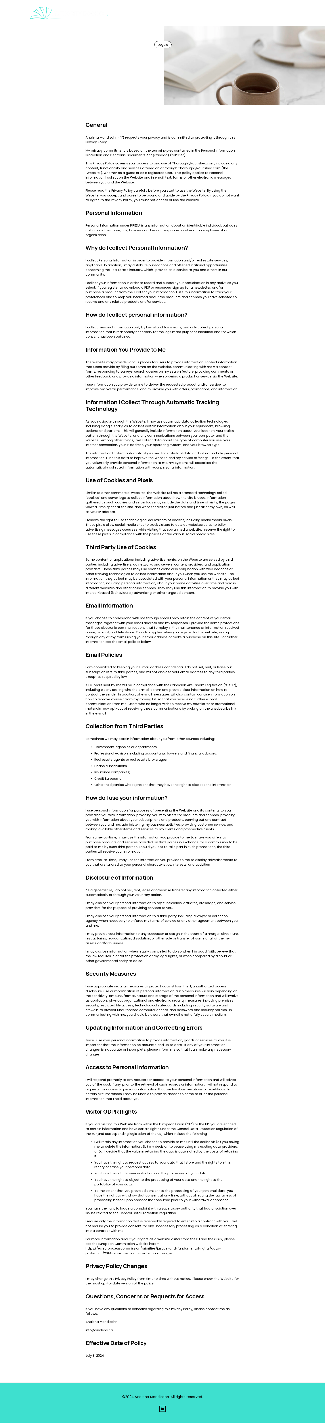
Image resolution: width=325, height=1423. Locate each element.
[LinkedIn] (162, 1409)
